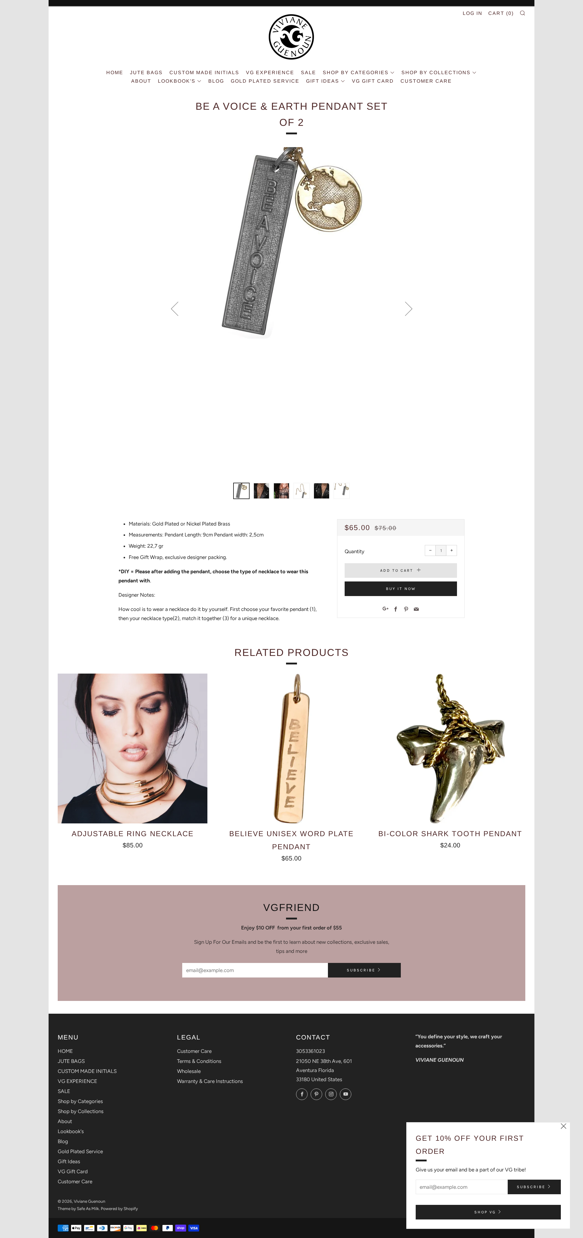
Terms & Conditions (199, 1061)
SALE (308, 72)
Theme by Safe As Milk (78, 1208)
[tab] (241, 491)
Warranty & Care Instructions (210, 1081)
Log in (472, 13)
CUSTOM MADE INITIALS (204, 72)
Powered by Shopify (119, 1208)
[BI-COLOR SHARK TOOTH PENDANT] (450, 748)
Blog (216, 81)
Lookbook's (177, 81)
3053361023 (310, 1051)
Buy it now (401, 588)
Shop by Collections (436, 72)
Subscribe (361, 970)
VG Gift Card (373, 81)
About (141, 81)
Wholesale (189, 1071)
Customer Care (426, 81)
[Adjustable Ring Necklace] (132, 748)
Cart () (501, 13)
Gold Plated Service (265, 81)
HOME (114, 72)
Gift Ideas (322, 81)
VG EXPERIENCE (270, 72)
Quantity (354, 551)
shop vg (485, 1212)
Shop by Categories (356, 72)
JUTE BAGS (146, 72)
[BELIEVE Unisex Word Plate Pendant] (291, 748)
